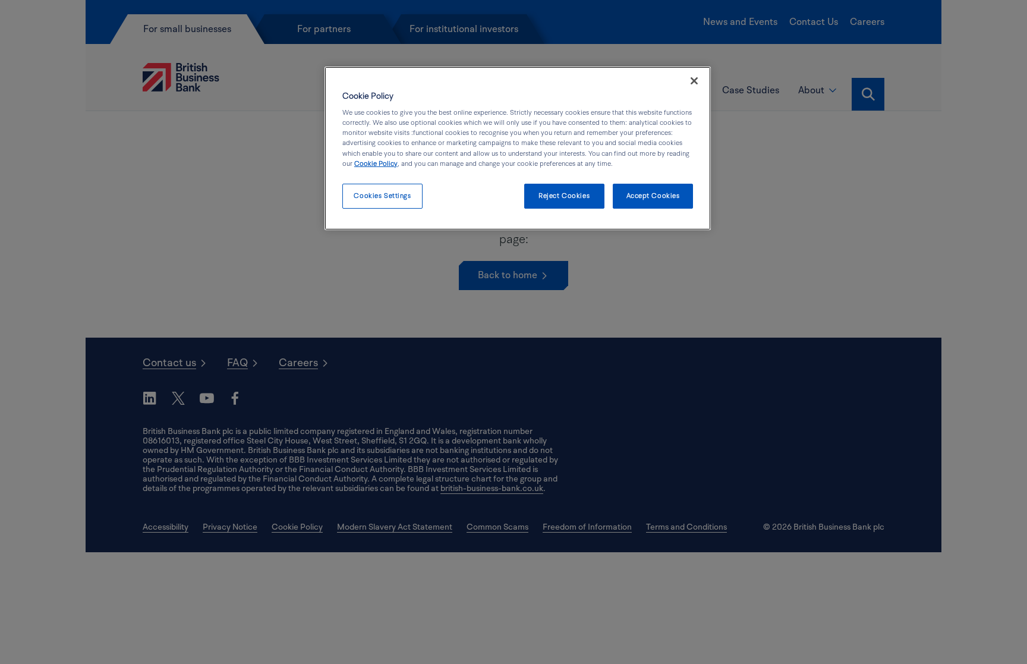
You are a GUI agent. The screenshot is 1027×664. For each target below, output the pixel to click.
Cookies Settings (382, 195)
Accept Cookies (653, 195)
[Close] (694, 81)
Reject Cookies (564, 195)
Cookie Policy (376, 163)
